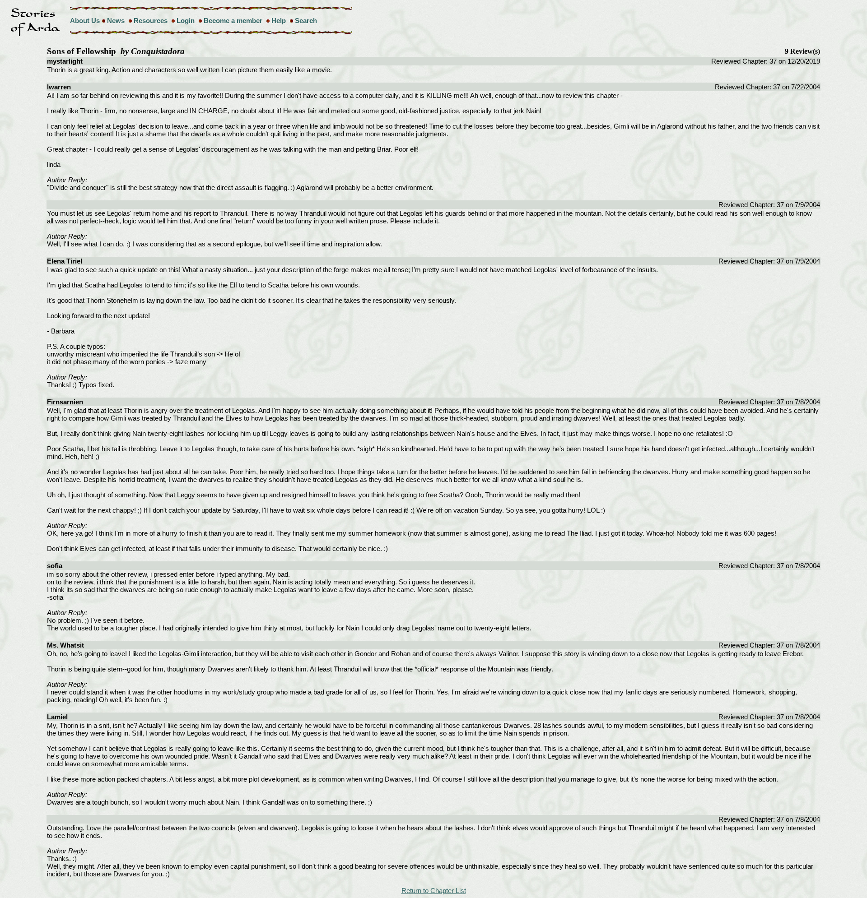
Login (186, 20)
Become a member (233, 20)
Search (306, 20)
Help (278, 20)
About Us (85, 20)
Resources (151, 20)
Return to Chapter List (433, 890)
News (116, 20)
